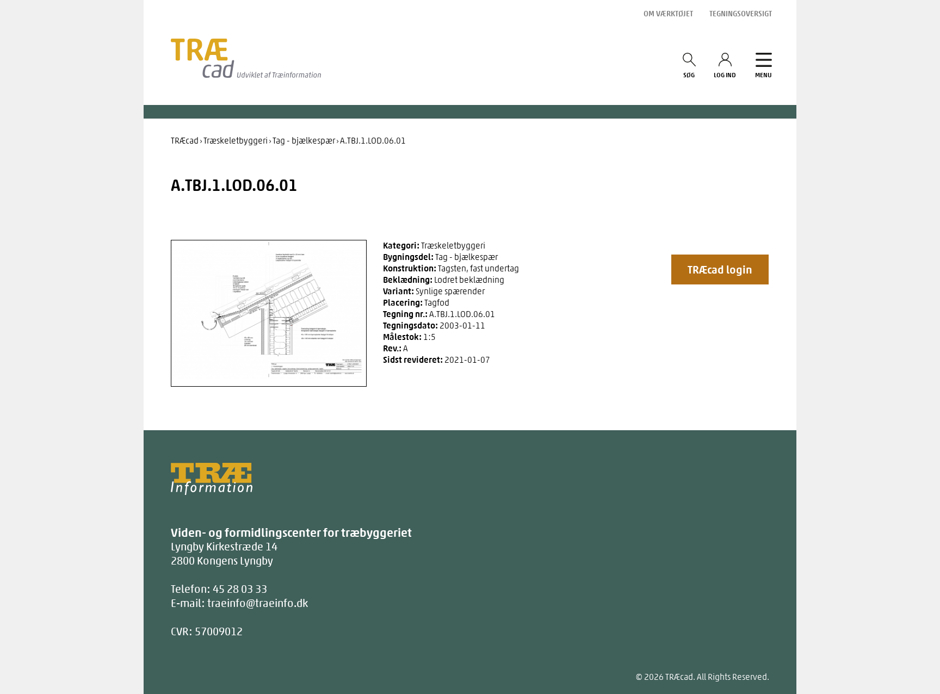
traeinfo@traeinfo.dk (257, 603)
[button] (720, 269)
